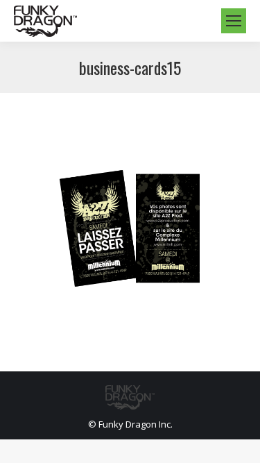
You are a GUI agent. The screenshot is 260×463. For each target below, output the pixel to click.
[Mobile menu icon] (233, 20)
